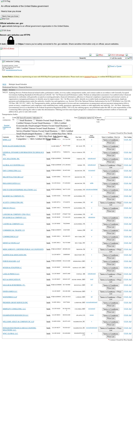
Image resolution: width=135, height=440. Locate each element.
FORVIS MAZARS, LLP (11, 261)
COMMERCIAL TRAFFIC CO (14, 230)
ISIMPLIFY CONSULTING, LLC (14, 309)
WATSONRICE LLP (10, 297)
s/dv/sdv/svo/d (92, 158)
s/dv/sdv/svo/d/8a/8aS (92, 189)
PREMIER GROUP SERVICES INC (15, 302)
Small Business (25, 120)
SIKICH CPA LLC (9, 208)
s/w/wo (92, 315)
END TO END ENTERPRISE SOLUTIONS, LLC (20, 190)
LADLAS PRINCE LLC (11, 274)
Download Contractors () (7, 127)
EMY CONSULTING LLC (12, 171)
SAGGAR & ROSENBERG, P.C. (14, 285)
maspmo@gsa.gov (90, 77)
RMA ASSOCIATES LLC (12, 183)
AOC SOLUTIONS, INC (11, 159)
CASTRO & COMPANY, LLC (13, 224)
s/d (91, 202)
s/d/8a (91, 183)
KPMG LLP (7, 140)
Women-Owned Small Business (48, 120)
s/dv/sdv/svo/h (92, 273)
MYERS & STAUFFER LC (12, 268)
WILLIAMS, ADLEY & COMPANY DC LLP (18, 322)
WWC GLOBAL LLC (10, 333)
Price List (110, 143)
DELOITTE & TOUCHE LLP (13, 177)
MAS (4, 84)
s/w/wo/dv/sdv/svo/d (91, 302)
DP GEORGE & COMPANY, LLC (14, 217)
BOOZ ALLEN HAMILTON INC (14, 146)
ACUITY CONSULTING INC (13, 202)
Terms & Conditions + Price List (110, 166)
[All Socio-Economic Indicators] (45, 118)
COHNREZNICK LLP (10, 237)
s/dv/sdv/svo (91, 217)
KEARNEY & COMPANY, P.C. (14, 196)
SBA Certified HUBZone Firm (43, 139)
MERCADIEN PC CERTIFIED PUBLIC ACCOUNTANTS (23, 249)
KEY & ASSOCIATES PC (12, 279)
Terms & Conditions (110, 140)
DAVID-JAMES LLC (10, 291)
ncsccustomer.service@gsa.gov (14, 70)
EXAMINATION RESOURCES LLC (15, 315)
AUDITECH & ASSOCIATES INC (15, 255)
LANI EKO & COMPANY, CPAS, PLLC (17, 214)
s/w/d (91, 279)
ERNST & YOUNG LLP (11, 243)
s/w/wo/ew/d (91, 170)
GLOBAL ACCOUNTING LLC (14, 165)
